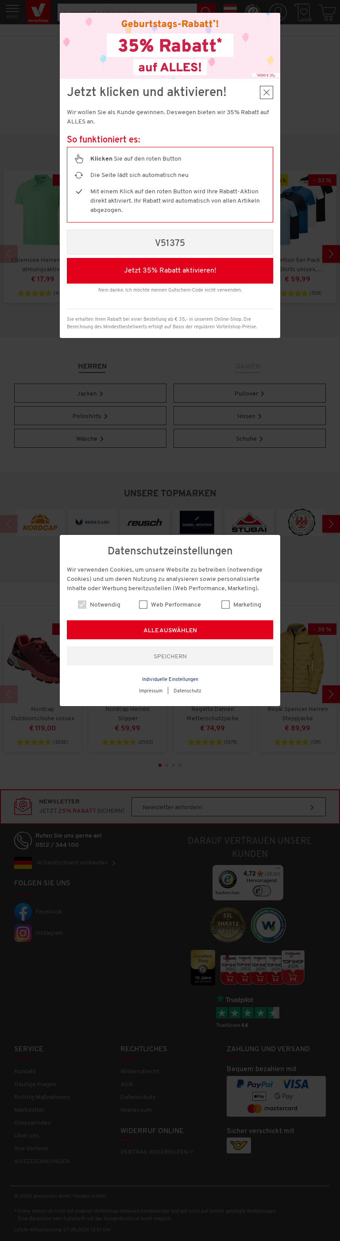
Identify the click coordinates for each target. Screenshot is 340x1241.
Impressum (150, 691)
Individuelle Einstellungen (170, 679)
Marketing (246, 605)
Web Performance (175, 605)
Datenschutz (187, 691)
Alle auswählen (170, 630)
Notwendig (104, 605)
